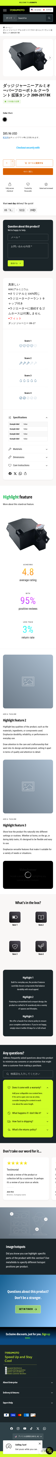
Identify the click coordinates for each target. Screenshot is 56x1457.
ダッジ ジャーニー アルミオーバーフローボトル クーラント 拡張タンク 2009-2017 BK (27, 31)
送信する (14, 263)
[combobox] (35, 18)
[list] (28, 601)
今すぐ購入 (28, 171)
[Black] (5, 119)
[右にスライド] (50, 58)
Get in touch (26, 1309)
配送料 (6, 137)
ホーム (8, 27)
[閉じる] (40, 1444)
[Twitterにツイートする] (15, 473)
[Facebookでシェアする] (10, 473)
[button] (4, 10)
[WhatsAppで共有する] (20, 473)
